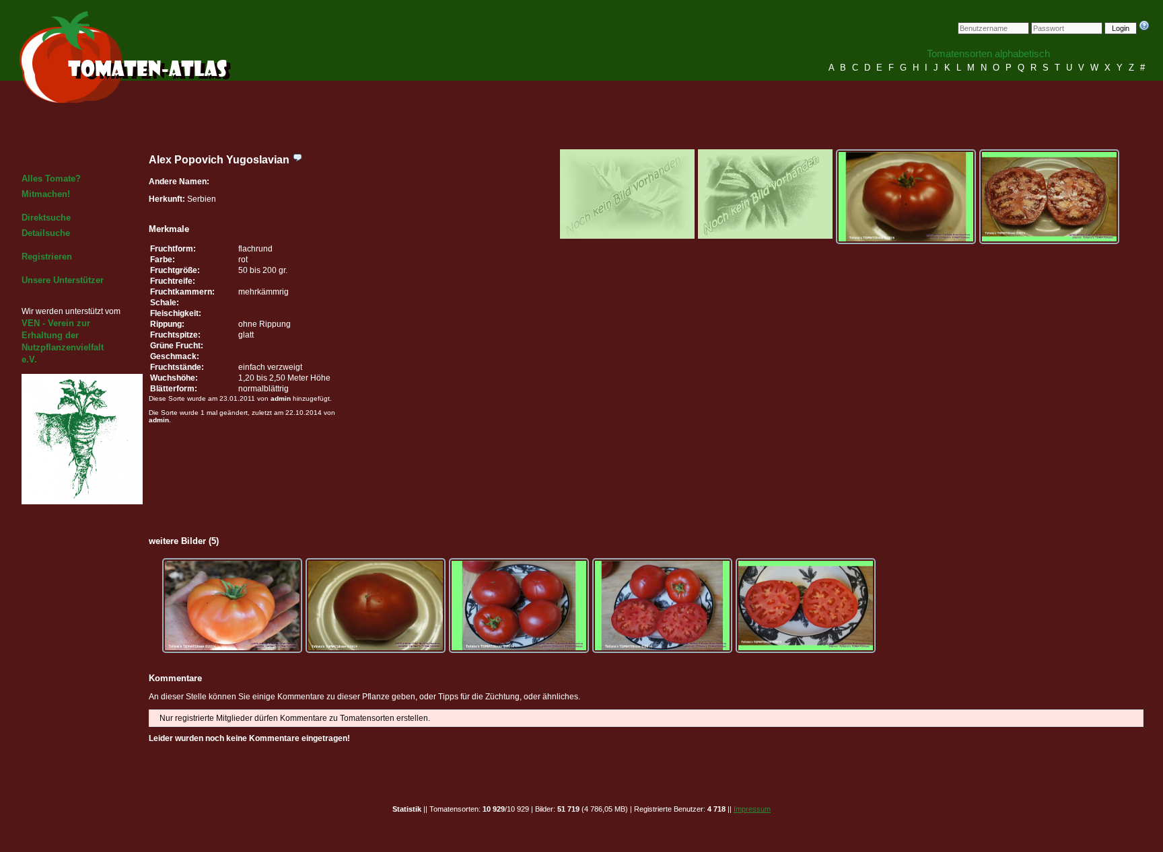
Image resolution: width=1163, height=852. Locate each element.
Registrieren (47, 256)
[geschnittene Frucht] (1049, 196)
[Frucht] (906, 196)
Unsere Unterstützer (63, 280)
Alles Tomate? (51, 178)
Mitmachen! (46, 194)
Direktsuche (46, 217)
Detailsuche (46, 233)
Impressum (752, 809)
